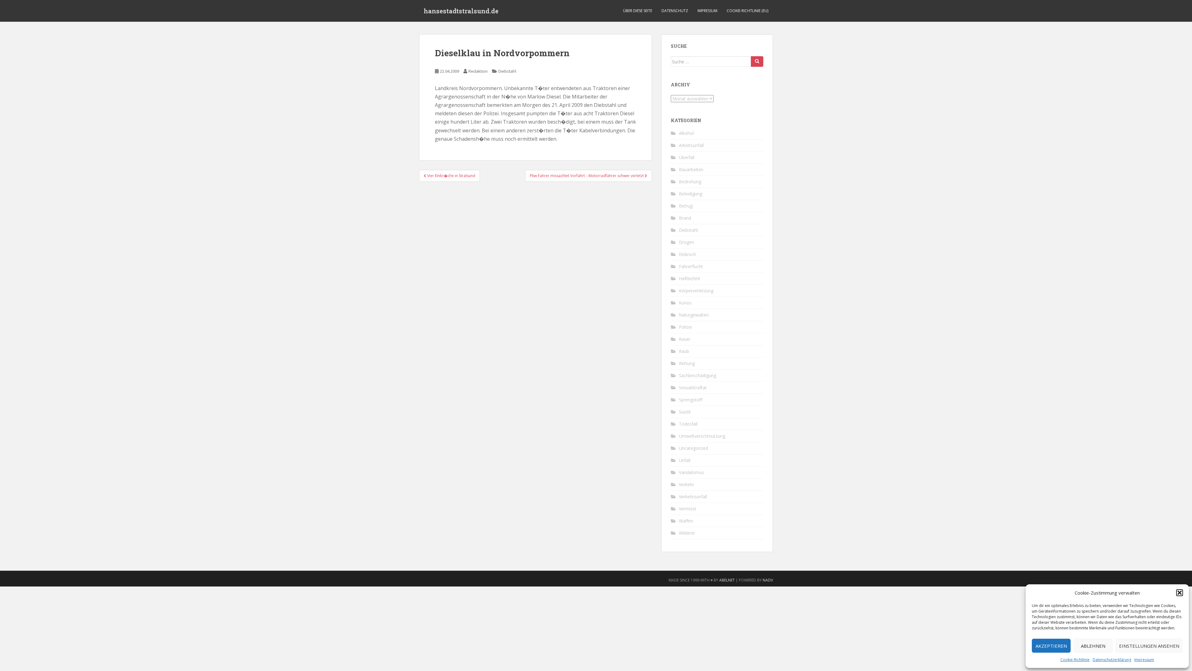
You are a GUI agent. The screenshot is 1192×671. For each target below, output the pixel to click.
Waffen (686, 521)
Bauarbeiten (691, 169)
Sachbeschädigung (697, 375)
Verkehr (686, 484)
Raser (684, 339)
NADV (768, 580)
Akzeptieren (1051, 646)
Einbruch (687, 254)
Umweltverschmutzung (702, 436)
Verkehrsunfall (693, 497)
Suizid (684, 412)
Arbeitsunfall (691, 145)
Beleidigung (690, 194)
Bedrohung (690, 182)
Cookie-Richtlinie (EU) (747, 10)
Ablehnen (1093, 646)
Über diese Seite (637, 10)
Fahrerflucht (691, 266)
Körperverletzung (696, 291)
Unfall (684, 460)
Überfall (686, 157)
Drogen (686, 242)
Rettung (687, 363)
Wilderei (687, 533)
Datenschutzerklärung (1112, 659)
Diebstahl (507, 71)
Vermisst (687, 509)
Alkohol (686, 133)
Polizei (685, 327)
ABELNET (727, 580)
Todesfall (688, 424)
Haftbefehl (689, 278)
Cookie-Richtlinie (1075, 659)
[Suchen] (757, 61)
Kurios (685, 303)
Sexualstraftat (693, 387)
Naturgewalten (694, 315)
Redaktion (478, 71)
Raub (684, 351)
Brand (685, 218)
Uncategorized (693, 448)
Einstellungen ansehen (1149, 646)
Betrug (686, 206)
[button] (1179, 593)
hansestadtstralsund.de (461, 11)
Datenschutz (674, 10)
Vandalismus (691, 472)
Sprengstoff (690, 400)
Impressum (1144, 659)
